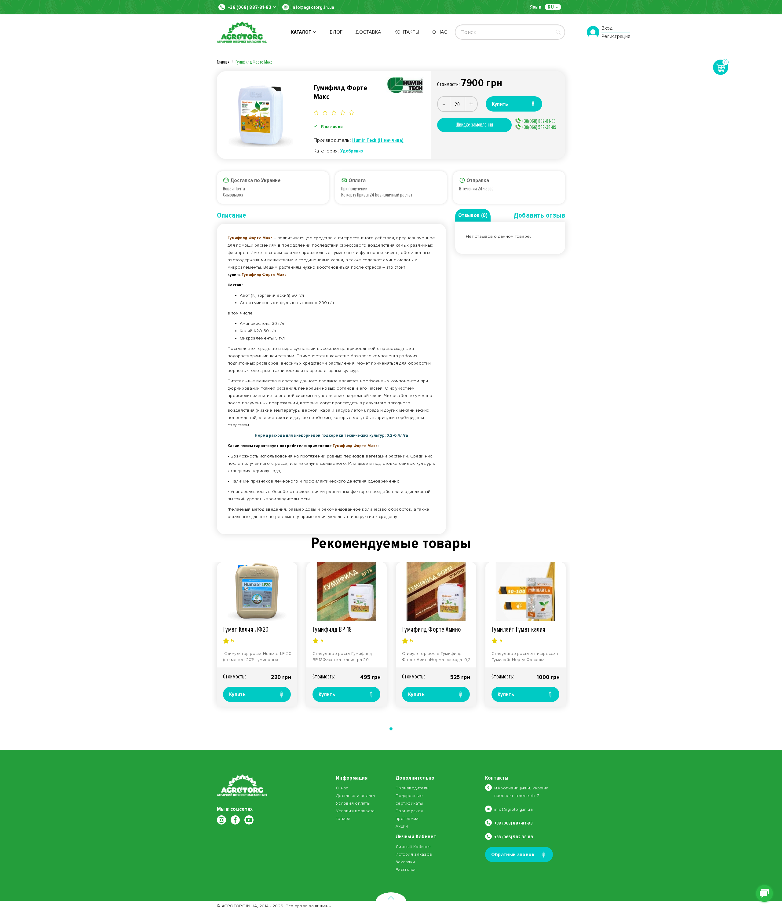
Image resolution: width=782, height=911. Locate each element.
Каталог (302, 32)
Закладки (405, 862)
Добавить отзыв (539, 215)
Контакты (406, 32)
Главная (223, 62)
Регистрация (615, 36)
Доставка (368, 32)
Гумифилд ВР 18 (332, 629)
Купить (237, 694)
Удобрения (352, 151)
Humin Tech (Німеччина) (378, 140)
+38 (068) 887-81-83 (249, 7)
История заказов (414, 854)
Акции (402, 826)
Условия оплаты (353, 803)
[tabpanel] (257, 634)
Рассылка (405, 869)
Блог (336, 32)
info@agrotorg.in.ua (312, 7)
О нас (439, 32)
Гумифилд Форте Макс (254, 62)
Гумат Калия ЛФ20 (246, 629)
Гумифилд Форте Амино (431, 629)
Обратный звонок (513, 854)
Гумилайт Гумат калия (518, 629)
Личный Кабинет (413, 846)
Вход (607, 28)
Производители (412, 788)
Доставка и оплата (355, 795)
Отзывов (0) (473, 215)
